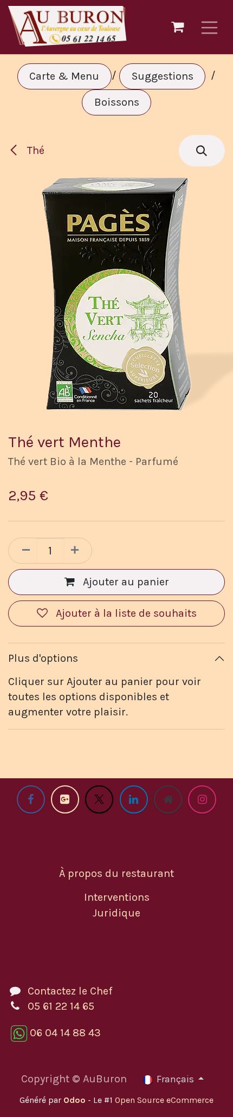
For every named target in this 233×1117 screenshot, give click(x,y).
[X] (99, 799)
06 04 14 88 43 (65, 1032)
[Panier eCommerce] (177, 27)
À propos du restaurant (116, 873)
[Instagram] (202, 799)
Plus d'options (43, 658)
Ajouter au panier (124, 582)
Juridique (116, 913)
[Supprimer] (23, 550)
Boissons (116, 102)
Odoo (75, 1100)
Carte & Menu (64, 76)
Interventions (117, 897)
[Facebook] (31, 799)
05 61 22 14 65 (61, 1006)
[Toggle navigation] (209, 27)
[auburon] (168, 799)
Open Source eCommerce (164, 1100)
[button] (202, 150)
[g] (65, 799)
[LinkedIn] (134, 799)
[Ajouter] (78, 550)
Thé (34, 150)
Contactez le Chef (70, 991)
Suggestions (162, 76)
